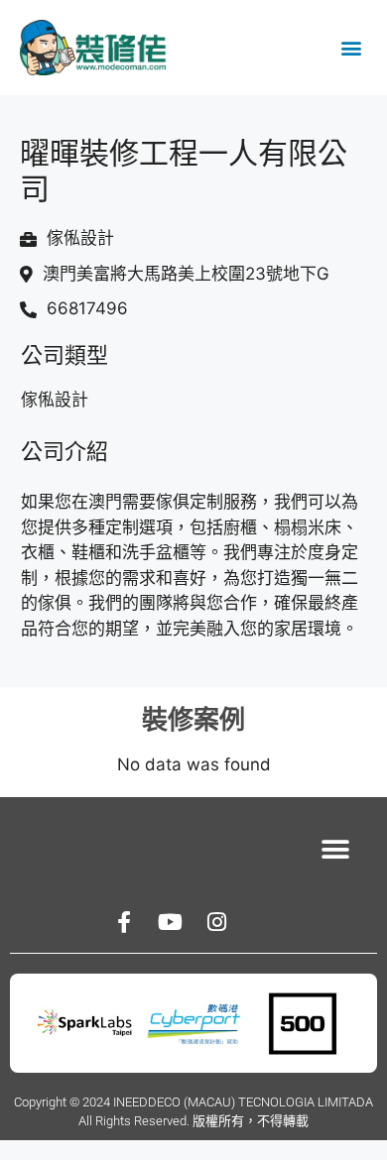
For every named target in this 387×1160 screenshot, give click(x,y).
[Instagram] (217, 922)
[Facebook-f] (124, 922)
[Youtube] (171, 922)
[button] (350, 48)
